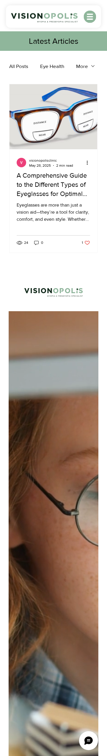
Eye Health (52, 66)
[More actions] (89, 162)
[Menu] (90, 16)
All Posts (18, 66)
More (82, 66)
